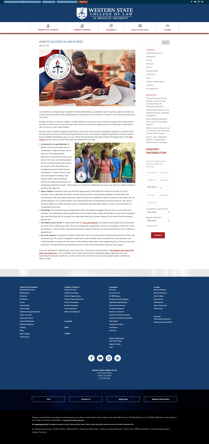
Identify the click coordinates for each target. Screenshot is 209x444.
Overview (112, 290)
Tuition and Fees (26, 315)
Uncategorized (152, 88)
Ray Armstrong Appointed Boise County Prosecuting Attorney (156, 121)
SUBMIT (158, 235)
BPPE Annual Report (142, 429)
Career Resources (70, 309)
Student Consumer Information (111, 429)
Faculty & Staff (152, 71)
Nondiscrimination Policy (163, 322)
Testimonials (24, 337)
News (148, 78)
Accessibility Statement (162, 319)
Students (149, 85)
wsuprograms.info (41, 424)
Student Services (70, 290)
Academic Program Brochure (30, 312)
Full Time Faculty (115, 341)
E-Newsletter (158, 302)
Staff (111, 347)
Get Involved (158, 299)
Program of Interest (154, 217)
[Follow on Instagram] (198, 2)
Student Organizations (155, 81)
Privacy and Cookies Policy (89, 429)
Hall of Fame (158, 309)
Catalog (22, 327)
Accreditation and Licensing (41, 429)
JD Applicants (25, 293)
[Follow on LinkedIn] (117, 358)
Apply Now (83, 2)
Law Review (113, 327)
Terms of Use (128, 429)
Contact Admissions (27, 321)
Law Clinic (113, 330)
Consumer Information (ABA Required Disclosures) (22, 2)
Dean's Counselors (160, 305)
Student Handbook (71, 305)
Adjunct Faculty (115, 344)
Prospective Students (48, 30)
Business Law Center (116, 312)
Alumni (167, 30)
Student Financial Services (74, 299)
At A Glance (24, 299)
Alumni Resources (160, 293)
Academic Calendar (71, 293)
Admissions (151, 56)
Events (149, 67)
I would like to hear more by (157, 209)
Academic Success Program (119, 299)
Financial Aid (24, 305)
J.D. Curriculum (114, 293)
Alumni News (159, 296)
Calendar (68, 321)
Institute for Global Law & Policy (120, 318)
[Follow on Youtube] (100, 358)
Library (67, 334)
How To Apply (25, 334)
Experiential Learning (117, 305)
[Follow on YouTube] (195, 2)
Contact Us (85, 399)
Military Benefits (49, 2)
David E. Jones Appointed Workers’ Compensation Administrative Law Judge (156, 139)
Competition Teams (116, 324)
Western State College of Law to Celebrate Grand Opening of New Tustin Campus (158, 131)
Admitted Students (27, 324)
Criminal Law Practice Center (119, 315)
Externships (113, 321)
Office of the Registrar (72, 312)
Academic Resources (154, 53)
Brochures (42, 432)
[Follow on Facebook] (191, 2)
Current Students (82, 30)
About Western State (27, 290)
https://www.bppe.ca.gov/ (160, 429)
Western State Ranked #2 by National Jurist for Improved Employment (157, 113)
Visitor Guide (24, 309)
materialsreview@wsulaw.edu (73, 420)
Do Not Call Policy (59, 429)
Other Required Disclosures (67, 2)
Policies (157, 316)
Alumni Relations (160, 290)
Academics (111, 30)
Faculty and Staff (140, 30)
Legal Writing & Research (118, 302)
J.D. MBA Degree (115, 296)
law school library (90, 223)
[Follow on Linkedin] (202, 2)
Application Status (26, 318)
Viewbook (23, 296)
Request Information (160, 399)
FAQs (22, 330)
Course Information (71, 302)
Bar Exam (150, 64)
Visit (48, 399)
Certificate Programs (116, 309)
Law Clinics (150, 74)
